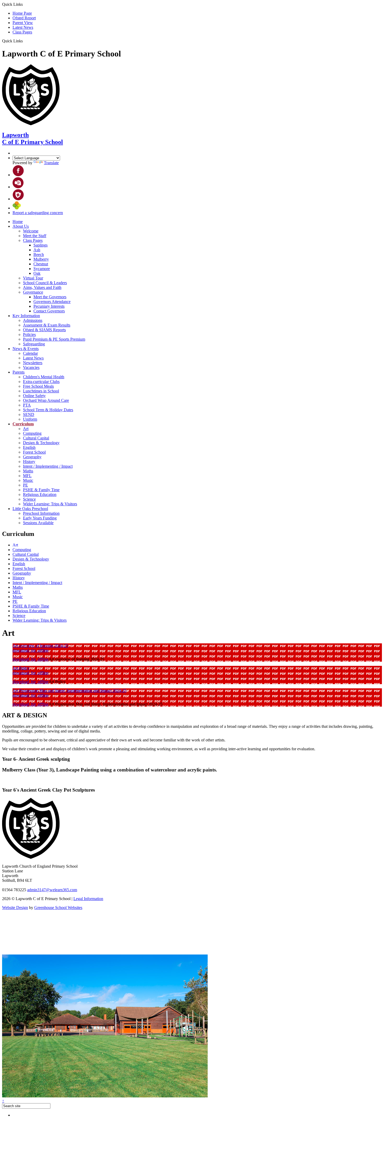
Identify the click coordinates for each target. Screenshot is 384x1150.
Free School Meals (38, 386)
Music (28, 480)
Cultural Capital (36, 438)
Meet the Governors (49, 297)
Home (18, 221)
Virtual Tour (33, 278)
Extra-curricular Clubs (41, 381)
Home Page (22, 13)
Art (25, 428)
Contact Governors (49, 311)
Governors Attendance (52, 301)
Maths (28, 471)
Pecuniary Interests (49, 306)
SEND (28, 414)
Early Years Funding (40, 518)
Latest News (23, 27)
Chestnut (40, 264)
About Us (21, 226)
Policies (29, 334)
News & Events (26, 348)
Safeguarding (34, 344)
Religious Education (39, 494)
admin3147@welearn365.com (52, 890)
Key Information (26, 315)
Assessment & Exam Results (46, 325)
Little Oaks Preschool (30, 508)
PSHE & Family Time (41, 490)
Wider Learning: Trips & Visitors (50, 504)
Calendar (30, 353)
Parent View (23, 22)
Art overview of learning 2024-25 (40, 645)
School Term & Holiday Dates (48, 410)
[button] (25, 40)
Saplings (40, 245)
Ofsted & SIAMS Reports (44, 330)
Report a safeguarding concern (38, 212)
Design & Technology (41, 442)
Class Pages (22, 32)
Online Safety (34, 395)
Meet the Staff (34, 235)
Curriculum (23, 424)
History (29, 461)
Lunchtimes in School (41, 391)
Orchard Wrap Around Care (46, 400)
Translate (51, 163)
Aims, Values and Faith (42, 287)
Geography (32, 457)
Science (29, 499)
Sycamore (41, 268)
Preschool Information (41, 513)
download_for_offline (31, 650)
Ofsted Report (24, 18)
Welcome (30, 231)
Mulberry (41, 259)
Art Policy (21, 668)
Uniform (30, 419)
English (29, 447)
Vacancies (31, 367)
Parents (19, 372)
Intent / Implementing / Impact (48, 466)
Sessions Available (38, 522)
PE (25, 485)
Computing (32, 433)
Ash (36, 250)
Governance (33, 292)
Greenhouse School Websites (58, 907)
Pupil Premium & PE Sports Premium (54, 339)
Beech (38, 254)
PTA (27, 405)
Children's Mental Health (43, 377)
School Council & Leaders (45, 283)
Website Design (15, 907)
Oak (36, 273)
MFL (27, 475)
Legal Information (88, 898)
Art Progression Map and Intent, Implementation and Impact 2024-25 (69, 690)
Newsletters (32, 363)
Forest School (34, 452)
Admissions (32, 320)
